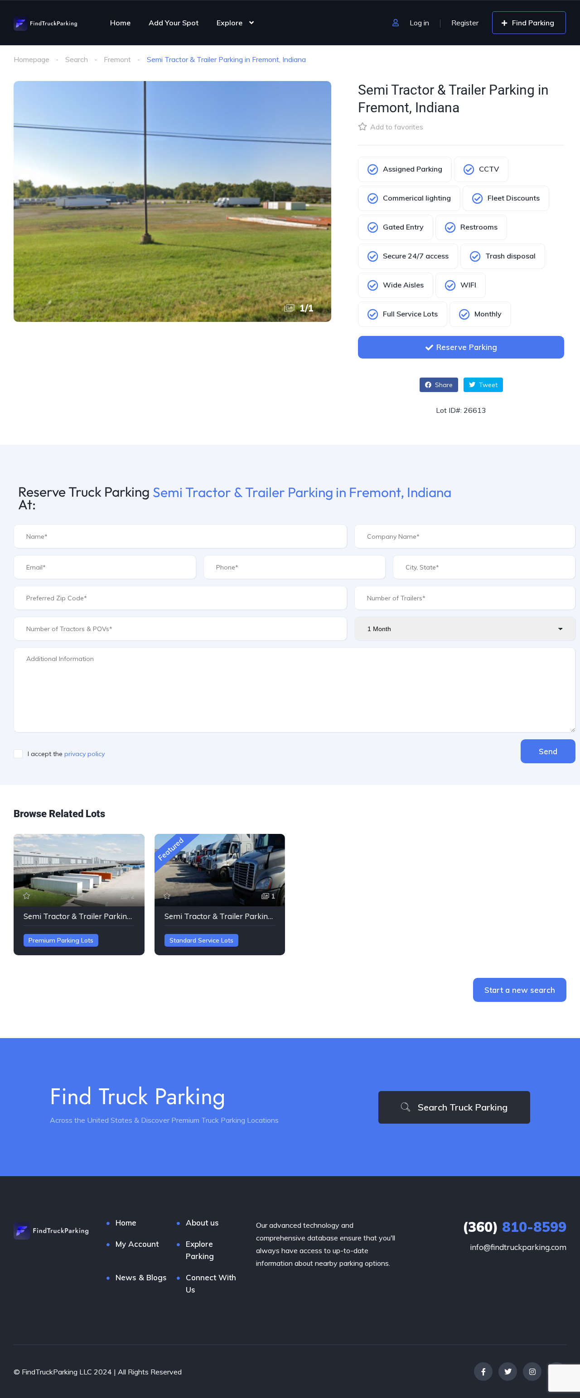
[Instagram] (532, 1371)
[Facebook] (483, 1371)
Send (548, 751)
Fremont (117, 59)
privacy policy (84, 754)
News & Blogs (141, 1277)
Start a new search (519, 990)
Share (443, 385)
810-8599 (514, 1226)
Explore (229, 22)
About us (202, 1222)
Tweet (487, 385)
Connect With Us (211, 1283)
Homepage (31, 59)
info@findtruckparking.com (518, 1247)
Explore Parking (200, 1250)
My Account (137, 1244)
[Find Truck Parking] (45, 22)
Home (120, 22)
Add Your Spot (173, 22)
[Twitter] (507, 1371)
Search (76, 59)
